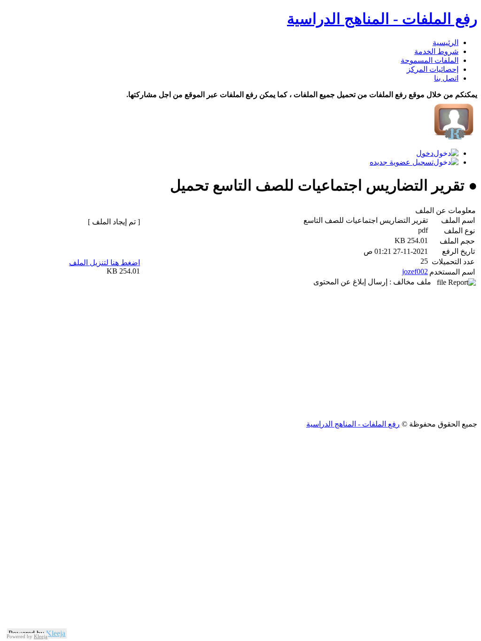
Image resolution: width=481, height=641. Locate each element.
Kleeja (55, 633)
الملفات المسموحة (429, 60)
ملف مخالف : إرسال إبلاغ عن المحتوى (375, 282)
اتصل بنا (446, 78)
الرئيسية (445, 42)
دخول (425, 153)
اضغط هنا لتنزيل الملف (104, 263)
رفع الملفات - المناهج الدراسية (382, 18)
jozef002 (415, 271)
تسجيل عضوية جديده (402, 162)
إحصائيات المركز (432, 69)
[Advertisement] (240, 354)
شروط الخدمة (436, 51)
